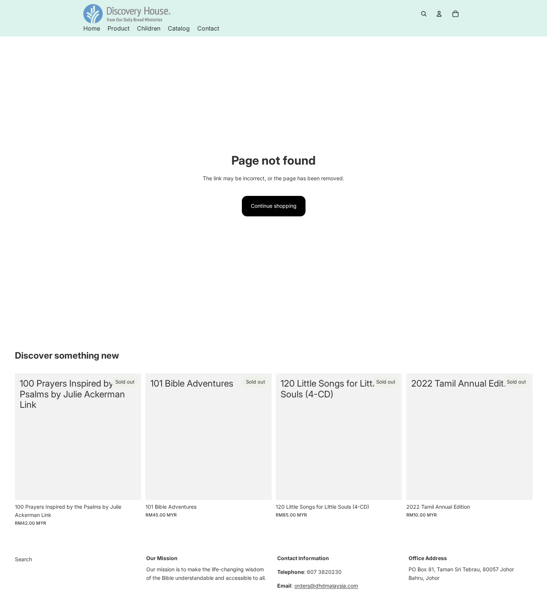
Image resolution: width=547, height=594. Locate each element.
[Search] (424, 14)
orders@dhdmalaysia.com (326, 585)
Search (23, 559)
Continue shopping (274, 206)
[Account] (439, 14)
